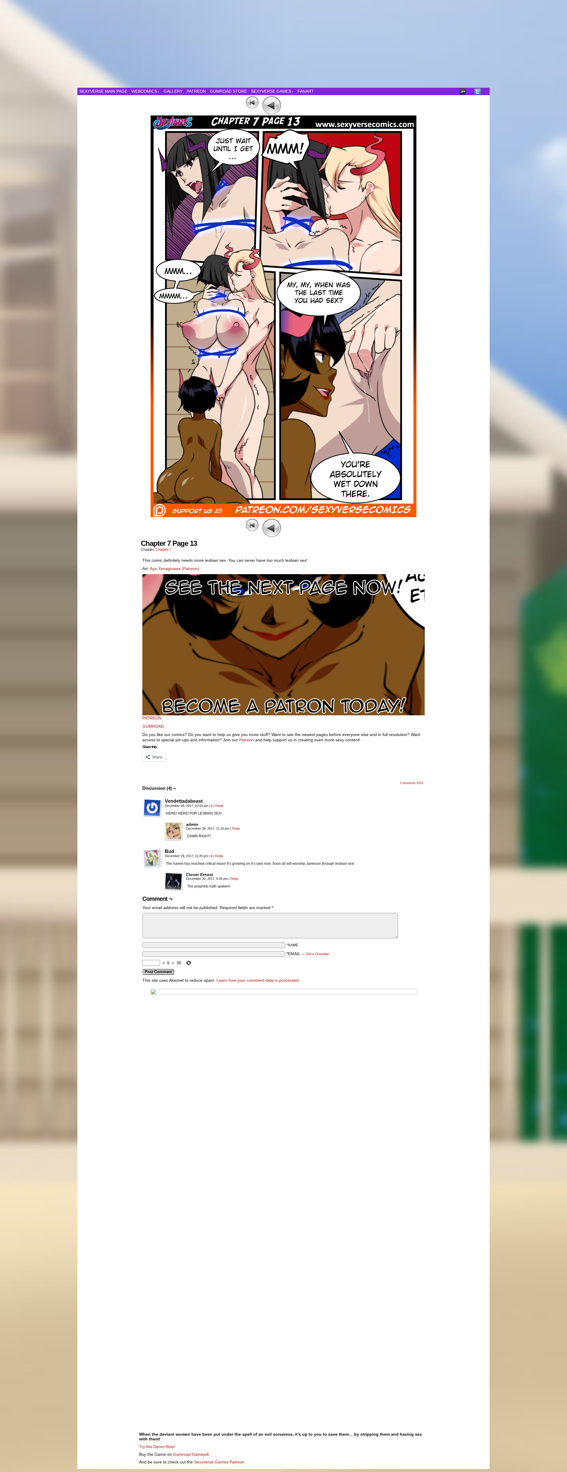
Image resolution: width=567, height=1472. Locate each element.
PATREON (152, 718)
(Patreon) (190, 568)
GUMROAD (153, 726)
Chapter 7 (164, 550)
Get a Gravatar (317, 954)
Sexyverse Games (272, 91)
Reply (219, 805)
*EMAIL (307, 953)
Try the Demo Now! (157, 1446)
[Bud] (152, 858)
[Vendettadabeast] (152, 808)
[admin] (173, 831)
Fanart (306, 91)
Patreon (196, 91)
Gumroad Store (228, 91)
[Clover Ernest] (173, 881)
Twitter (477, 91)
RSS (485, 91)
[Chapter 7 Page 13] (283, 515)
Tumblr (470, 91)
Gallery (173, 91)
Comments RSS (411, 783)
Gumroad (182, 1454)
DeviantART (463, 91)
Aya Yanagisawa (165, 568)
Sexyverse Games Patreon (219, 1462)
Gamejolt (200, 1454)
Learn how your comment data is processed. (258, 980)
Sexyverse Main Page (103, 91)
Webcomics (145, 91)
